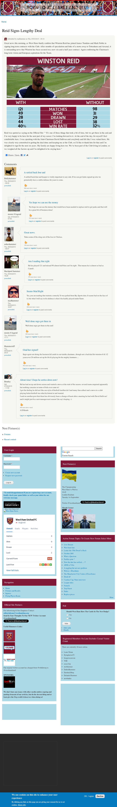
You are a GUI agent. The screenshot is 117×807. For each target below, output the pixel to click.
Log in (89, 158)
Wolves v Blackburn (71, 571)
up (25, 185)
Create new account (12, 472)
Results (66, 630)
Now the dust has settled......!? (75, 562)
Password (8, 464)
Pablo (66, 591)
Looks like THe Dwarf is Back (75, 550)
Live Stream (68, 544)
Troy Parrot (68, 588)
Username (8, 456)
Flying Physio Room (12, 596)
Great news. (29, 232)
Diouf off (67, 577)
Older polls (67, 628)
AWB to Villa (69, 565)
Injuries (8, 593)
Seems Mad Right (35, 291)
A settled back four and (34, 172)
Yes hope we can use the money (43, 202)
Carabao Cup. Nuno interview (75, 580)
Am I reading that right (39, 261)
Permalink (7, 185)
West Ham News (10, 509)
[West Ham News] (11, 511)
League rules (68, 582)
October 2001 (69, 553)
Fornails (67, 585)
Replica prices (69, 594)
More (111, 597)
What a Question (70, 556)
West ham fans (69, 547)
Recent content (10, 439)
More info (22, 805)
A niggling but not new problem (75, 568)
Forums (7, 434)
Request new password (13, 475)
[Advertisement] (29, 711)
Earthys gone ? (69, 559)
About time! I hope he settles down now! (39, 379)
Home (3, 21)
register (96, 158)
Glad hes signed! (30, 349)
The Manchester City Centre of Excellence (79, 574)
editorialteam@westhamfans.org (16, 613)
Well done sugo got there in (38, 321)
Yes (70, 615)
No (70, 618)
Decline (100, 796)
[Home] (58, 8)
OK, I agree (89, 796)
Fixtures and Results (12, 591)
